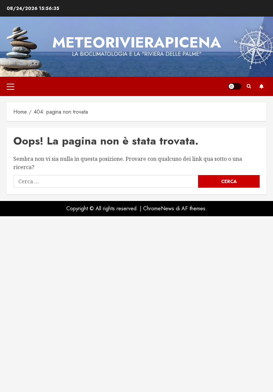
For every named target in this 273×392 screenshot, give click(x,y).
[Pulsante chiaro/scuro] (234, 86)
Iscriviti (261, 86)
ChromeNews (158, 208)
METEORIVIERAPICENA (136, 42)
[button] (10, 86)
